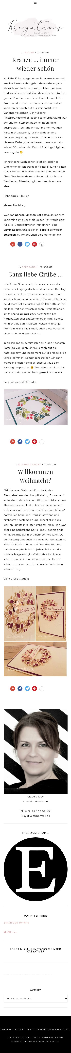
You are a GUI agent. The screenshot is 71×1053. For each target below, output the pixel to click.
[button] (35, 3)
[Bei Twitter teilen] (27, 244)
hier (10, 932)
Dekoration (30, 267)
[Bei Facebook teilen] (20, 244)
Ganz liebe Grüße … (35, 274)
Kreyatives (36, 27)
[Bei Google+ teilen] (12, 244)
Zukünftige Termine (16, 922)
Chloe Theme (40, 1038)
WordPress (36, 1041)
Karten (29, 52)
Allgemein (24, 464)
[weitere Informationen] (41, 244)
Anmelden (53, 1041)
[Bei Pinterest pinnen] (34, 244)
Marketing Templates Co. (53, 1029)
